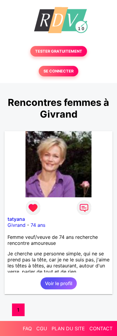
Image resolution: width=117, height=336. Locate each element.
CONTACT (100, 328)
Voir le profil (58, 283)
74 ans (38, 225)
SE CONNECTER (59, 71)
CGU (41, 328)
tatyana (16, 219)
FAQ (27, 328)
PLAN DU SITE (68, 328)
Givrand (17, 225)
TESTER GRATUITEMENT (58, 51)
